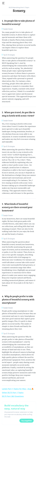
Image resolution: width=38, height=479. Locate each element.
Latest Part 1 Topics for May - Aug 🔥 (18, 389)
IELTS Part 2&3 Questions (13, 396)
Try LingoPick (26, 421)
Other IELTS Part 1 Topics (12, 392)
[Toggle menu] (3, 3)
